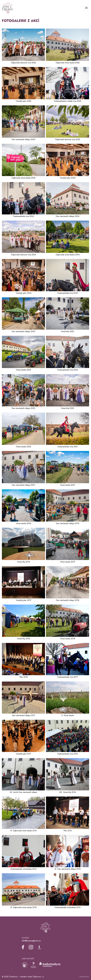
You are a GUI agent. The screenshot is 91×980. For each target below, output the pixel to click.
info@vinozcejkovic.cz (31, 940)
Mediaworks (84, 976)
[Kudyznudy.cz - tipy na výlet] (50, 965)
